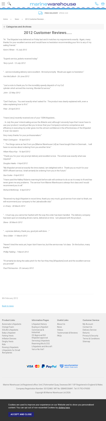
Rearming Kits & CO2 (41, 343)
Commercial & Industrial (38, 331)
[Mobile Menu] (3, 4)
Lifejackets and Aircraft (42, 346)
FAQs (59, 336)
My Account (88, 324)
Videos (60, 330)
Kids (4, 344)
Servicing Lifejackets (41, 341)
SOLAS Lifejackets (10, 330)
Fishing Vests (8, 336)
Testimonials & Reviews (67, 333)
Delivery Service (89, 330)
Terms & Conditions (91, 338)
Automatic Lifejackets (11, 324)
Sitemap (86, 341)
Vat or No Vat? (38, 349)
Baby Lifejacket (8, 333)
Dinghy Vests (7, 341)
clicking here (64, 407)
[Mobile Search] (9, 3)
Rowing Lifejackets (10, 347)
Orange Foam (8, 327)
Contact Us (87, 327)
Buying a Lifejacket (40, 327)
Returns (86, 333)
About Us (61, 324)
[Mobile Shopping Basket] (103, 4)
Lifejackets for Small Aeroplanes (11, 351)
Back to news (8, 306)
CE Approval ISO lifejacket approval (40, 336)
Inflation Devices (9, 338)
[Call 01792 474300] (96, 4)
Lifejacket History (39, 324)
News (59, 327)
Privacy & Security (90, 336)
